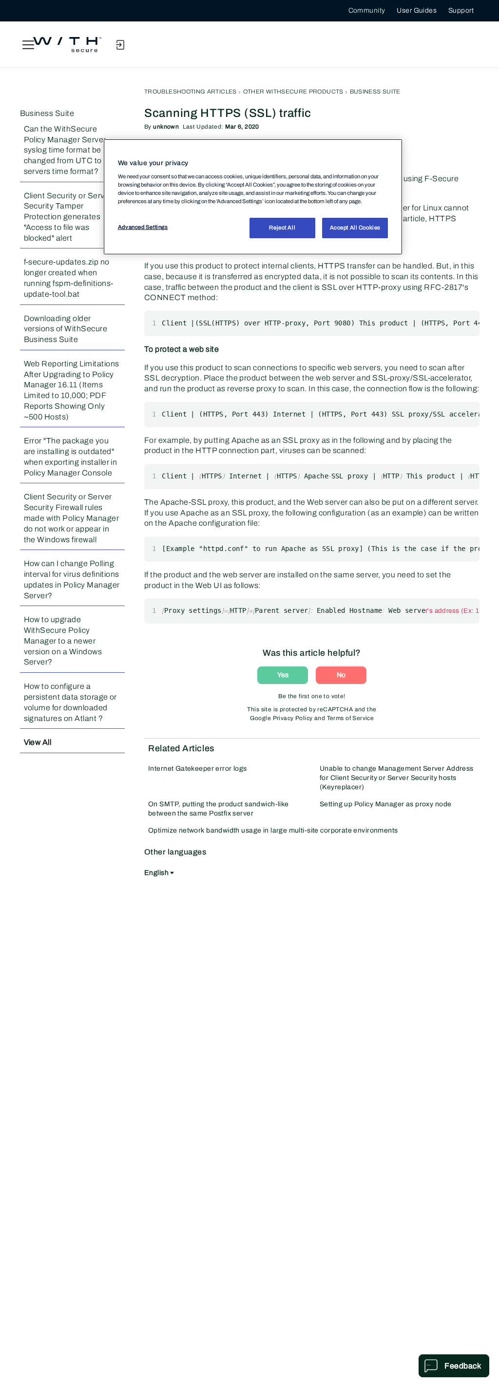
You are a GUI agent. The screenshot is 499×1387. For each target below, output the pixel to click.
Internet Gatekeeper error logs (197, 768)
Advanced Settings (143, 227)
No (341, 675)
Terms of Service (350, 718)
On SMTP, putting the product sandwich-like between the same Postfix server (218, 808)
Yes (282, 675)
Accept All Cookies (355, 227)
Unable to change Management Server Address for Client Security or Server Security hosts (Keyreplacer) (397, 778)
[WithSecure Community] (67, 45)
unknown (166, 126)
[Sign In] (120, 45)
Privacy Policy (293, 718)
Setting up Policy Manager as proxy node (385, 804)
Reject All (282, 227)
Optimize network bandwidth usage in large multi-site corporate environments (273, 830)
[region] (253, 197)
